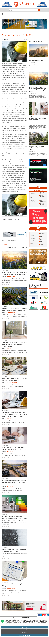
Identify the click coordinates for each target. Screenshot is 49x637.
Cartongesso (33, 240)
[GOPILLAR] (33, 307)
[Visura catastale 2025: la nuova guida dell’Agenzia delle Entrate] (14, 571)
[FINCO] (44, 302)
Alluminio (32, 235)
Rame (41, 241)
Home (3, 32)
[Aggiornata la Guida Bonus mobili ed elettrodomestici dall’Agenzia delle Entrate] (14, 504)
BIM (31, 197)
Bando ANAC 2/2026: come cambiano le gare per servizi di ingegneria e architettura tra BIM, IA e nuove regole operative (14, 414)
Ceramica (32, 243)
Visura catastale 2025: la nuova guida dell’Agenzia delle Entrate (12, 585)
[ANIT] (44, 297)
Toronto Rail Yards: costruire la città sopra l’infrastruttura (38, 59)
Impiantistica (33, 203)
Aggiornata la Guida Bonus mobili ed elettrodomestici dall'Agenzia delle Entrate (14, 517)
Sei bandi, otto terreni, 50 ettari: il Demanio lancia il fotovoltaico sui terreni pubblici (14, 309)
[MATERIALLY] (44, 292)
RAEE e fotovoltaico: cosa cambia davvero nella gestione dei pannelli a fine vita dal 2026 (14, 482)
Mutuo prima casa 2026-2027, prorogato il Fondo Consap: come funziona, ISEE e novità (14, 448)
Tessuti (41, 244)
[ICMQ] (33, 302)
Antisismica (33, 193)
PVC (41, 239)
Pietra (41, 236)
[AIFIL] (44, 307)
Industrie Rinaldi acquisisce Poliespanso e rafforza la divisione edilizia (14, 550)
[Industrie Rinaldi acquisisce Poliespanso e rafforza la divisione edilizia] (14, 537)
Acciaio (32, 233)
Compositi (32, 244)
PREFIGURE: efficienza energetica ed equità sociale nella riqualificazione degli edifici (14, 273)
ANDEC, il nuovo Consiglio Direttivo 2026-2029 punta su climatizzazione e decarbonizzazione (37, 119)
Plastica (41, 238)
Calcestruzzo (33, 238)
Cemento (32, 241)
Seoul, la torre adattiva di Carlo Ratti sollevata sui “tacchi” (36, 148)
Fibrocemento (42, 233)
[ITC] (33, 292)
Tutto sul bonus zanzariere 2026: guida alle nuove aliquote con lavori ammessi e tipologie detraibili (14, 344)
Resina (41, 242)
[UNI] (33, 297)
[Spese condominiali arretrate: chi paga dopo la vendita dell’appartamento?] (14, 366)
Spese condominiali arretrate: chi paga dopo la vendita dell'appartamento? (14, 379)
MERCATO (4, 244)
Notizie (6, 32)
